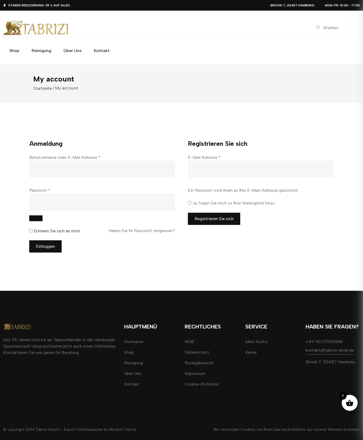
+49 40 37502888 (324, 341)
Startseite (42, 88)
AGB (189, 341)
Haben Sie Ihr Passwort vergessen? (142, 230)
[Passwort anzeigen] (36, 218)
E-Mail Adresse (204, 157)
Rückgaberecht (199, 362)
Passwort (39, 190)
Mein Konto (256, 341)
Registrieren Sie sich (214, 218)
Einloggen (45, 246)
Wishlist (331, 27)
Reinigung (133, 362)
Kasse (251, 352)
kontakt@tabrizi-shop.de (330, 350)
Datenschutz (197, 352)
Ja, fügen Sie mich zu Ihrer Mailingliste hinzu (233, 203)
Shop (129, 352)
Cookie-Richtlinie (201, 384)
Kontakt (132, 384)
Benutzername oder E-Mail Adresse (64, 157)
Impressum (195, 373)
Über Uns (132, 373)
